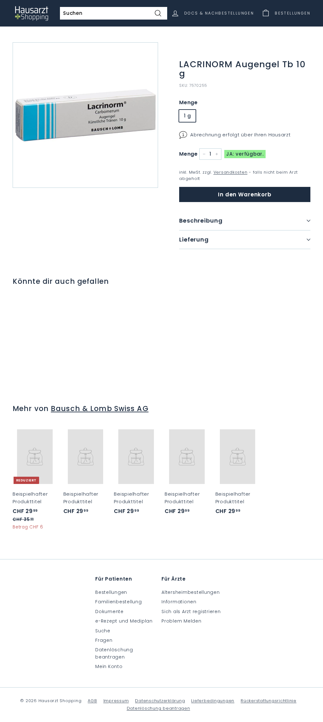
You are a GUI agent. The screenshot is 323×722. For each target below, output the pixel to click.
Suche (102, 631)
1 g (187, 115)
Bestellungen (111, 592)
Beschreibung (201, 220)
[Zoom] (85, 115)
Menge (188, 102)
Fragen (104, 640)
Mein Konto (109, 666)
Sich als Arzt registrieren (191, 611)
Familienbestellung (118, 602)
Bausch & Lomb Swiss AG (100, 408)
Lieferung (194, 239)
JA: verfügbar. (245, 154)
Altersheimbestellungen (191, 592)
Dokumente (109, 611)
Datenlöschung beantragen (114, 653)
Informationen (179, 602)
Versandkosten (231, 172)
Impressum (116, 701)
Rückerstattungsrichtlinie (269, 701)
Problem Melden (182, 621)
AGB (92, 701)
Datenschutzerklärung (160, 701)
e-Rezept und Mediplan (124, 621)
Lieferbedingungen (212, 701)
